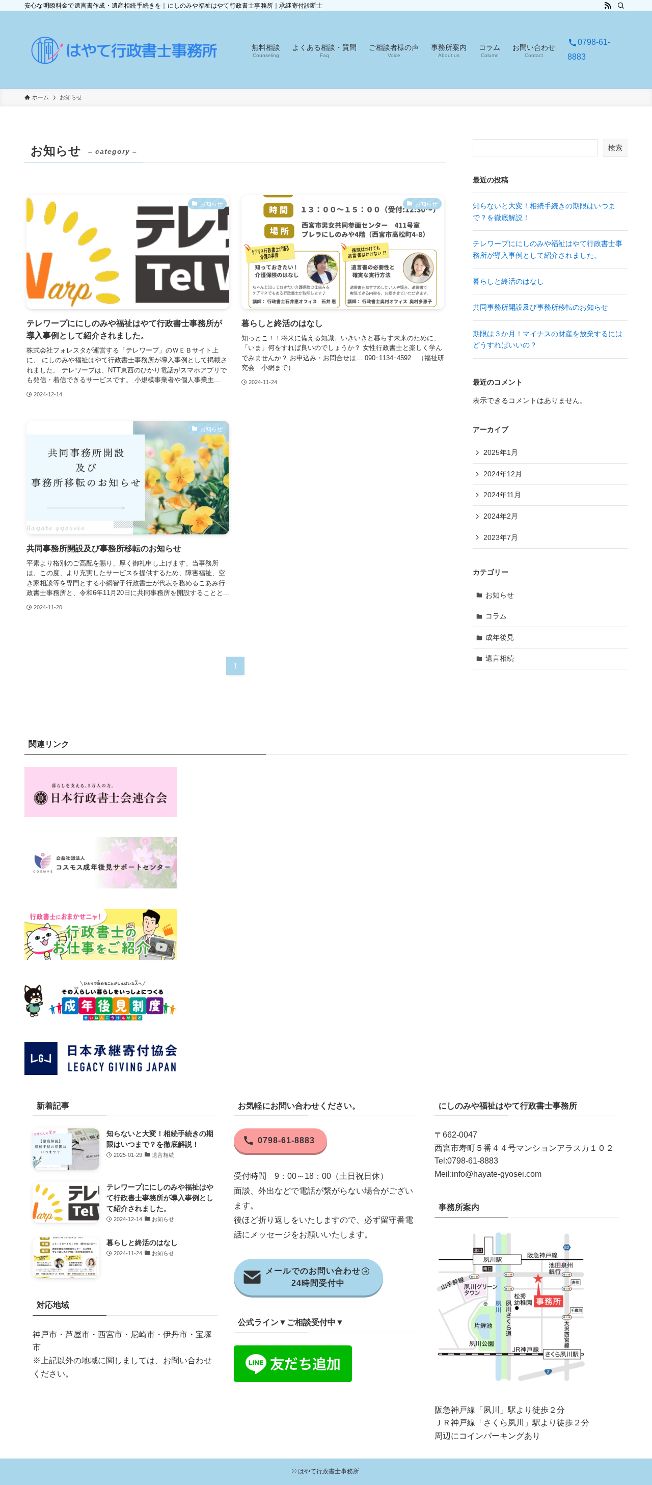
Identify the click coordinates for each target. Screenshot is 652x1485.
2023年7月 (500, 537)
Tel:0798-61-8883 (466, 1160)
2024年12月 (502, 474)
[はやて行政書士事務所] (124, 49)
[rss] (607, 5)
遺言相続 (499, 658)
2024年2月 (500, 516)
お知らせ (499, 595)
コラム (496, 616)
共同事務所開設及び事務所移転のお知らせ (540, 307)
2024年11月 (502, 495)
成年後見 (499, 637)
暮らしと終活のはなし (508, 281)
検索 (615, 148)
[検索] (621, 5)
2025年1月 (500, 452)
